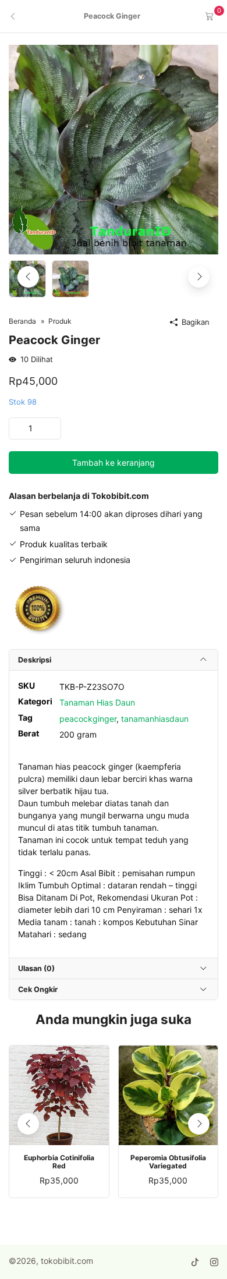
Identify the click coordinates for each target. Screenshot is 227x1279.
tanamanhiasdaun (155, 719)
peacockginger (87, 719)
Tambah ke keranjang (113, 462)
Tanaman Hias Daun (97, 702)
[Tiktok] (195, 1262)
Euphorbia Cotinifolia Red (59, 1162)
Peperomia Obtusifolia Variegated (168, 1162)
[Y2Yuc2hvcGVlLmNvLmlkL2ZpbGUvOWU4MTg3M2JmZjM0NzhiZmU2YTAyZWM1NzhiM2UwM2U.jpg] (113, 149)
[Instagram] (214, 1262)
